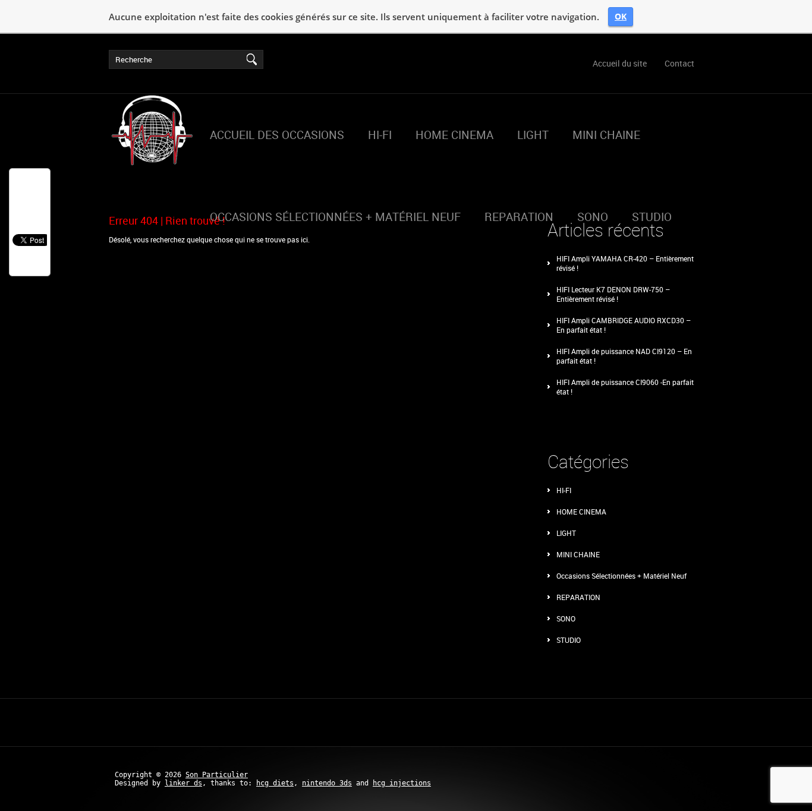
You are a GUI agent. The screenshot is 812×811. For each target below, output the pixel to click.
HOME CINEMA (454, 135)
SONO (565, 618)
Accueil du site (620, 63)
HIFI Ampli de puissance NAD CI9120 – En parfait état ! (624, 355)
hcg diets (275, 783)
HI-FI (380, 135)
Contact (679, 63)
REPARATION (518, 217)
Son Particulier (216, 775)
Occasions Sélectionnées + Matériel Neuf (335, 217)
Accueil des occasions (277, 135)
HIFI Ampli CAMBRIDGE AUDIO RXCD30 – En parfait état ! (623, 325)
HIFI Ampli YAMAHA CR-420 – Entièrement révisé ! (625, 263)
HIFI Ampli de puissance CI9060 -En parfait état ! (625, 386)
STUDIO (568, 640)
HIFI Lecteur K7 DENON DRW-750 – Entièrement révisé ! (613, 294)
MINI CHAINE (606, 135)
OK (621, 16)
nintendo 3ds (327, 783)
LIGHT (533, 135)
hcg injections (402, 783)
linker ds (183, 783)
